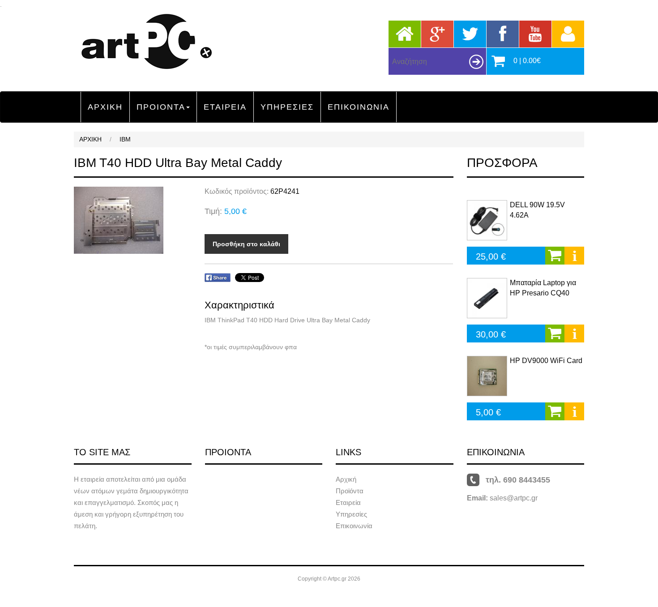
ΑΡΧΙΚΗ (105, 107)
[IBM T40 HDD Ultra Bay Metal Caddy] (132, 220)
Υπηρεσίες (351, 514)
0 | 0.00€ (527, 60)
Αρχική (346, 479)
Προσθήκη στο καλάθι (246, 244)
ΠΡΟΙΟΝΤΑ (161, 107)
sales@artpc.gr (514, 498)
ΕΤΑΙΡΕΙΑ (225, 107)
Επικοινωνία (354, 526)
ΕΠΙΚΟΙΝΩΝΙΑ (358, 107)
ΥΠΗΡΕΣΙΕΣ (287, 107)
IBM (125, 139)
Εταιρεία (348, 502)
